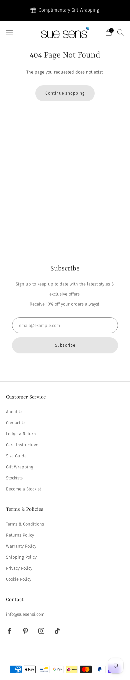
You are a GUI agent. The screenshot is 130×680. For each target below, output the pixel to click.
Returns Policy (20, 535)
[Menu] (9, 32)
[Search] (120, 32)
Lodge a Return (21, 433)
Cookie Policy (18, 579)
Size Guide (16, 455)
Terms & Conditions (25, 524)
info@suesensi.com (25, 614)
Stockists (14, 477)
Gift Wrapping (19, 466)
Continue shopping (65, 93)
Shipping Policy (21, 557)
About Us (14, 411)
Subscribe (65, 345)
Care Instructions (22, 444)
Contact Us (16, 422)
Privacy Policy (19, 568)
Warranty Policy (21, 546)
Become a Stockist (23, 488)
